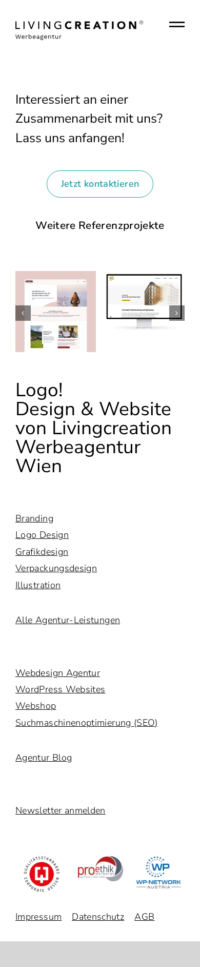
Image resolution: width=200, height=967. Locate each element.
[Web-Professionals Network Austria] (158, 861)
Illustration (38, 585)
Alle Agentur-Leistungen (67, 620)
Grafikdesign (41, 552)
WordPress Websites (60, 689)
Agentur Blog (43, 757)
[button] (23, 313)
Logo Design (42, 535)
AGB (144, 917)
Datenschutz (98, 917)
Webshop (35, 706)
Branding (34, 518)
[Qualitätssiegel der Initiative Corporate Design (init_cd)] (41, 861)
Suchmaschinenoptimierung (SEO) (86, 723)
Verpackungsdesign (56, 568)
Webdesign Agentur (57, 673)
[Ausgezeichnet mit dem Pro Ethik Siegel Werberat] (100, 861)
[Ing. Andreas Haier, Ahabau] (144, 301)
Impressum (38, 917)
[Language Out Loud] (55, 311)
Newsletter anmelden (60, 810)
